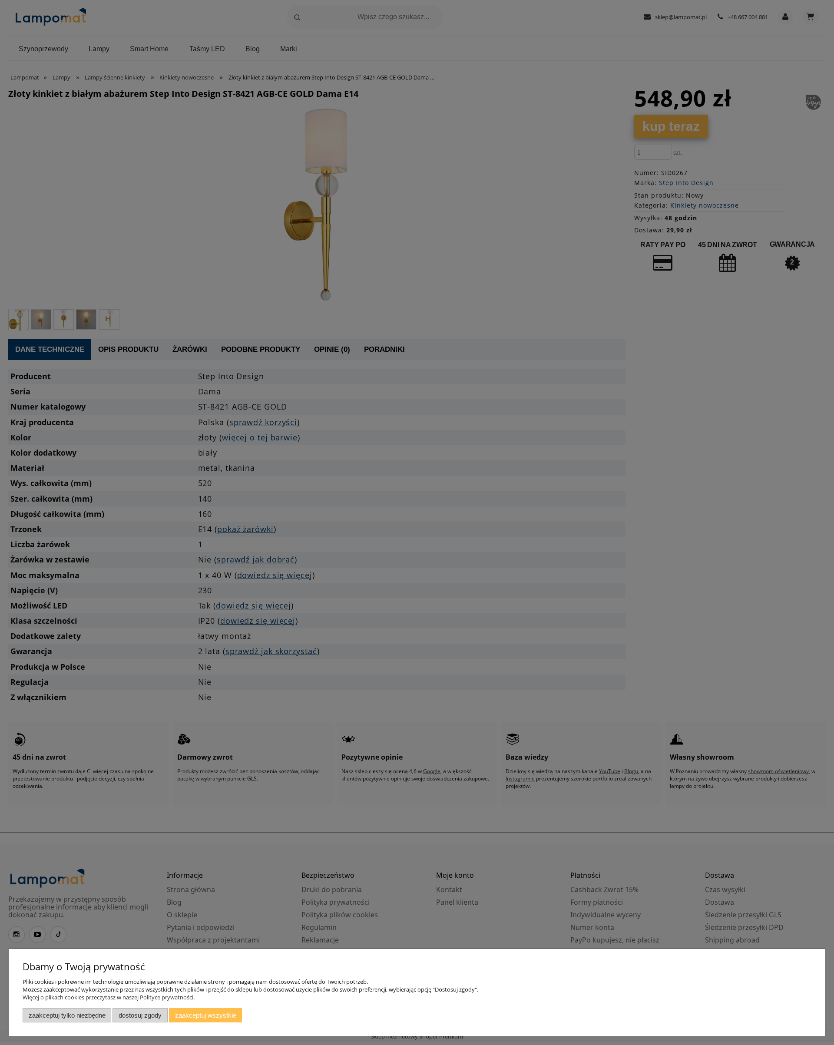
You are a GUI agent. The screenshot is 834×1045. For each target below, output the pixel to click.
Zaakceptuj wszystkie (205, 1015)
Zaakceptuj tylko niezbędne (67, 1015)
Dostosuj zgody (140, 1015)
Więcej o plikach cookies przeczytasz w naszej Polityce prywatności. (109, 997)
